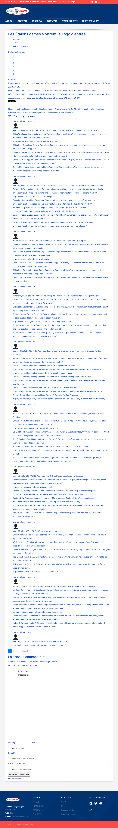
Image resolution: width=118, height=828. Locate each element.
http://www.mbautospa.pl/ (46, 428)
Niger (60, 2)
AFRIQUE (9, 26)
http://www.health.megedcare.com (28, 373)
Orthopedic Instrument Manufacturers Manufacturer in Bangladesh (74, 185)
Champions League (68, 814)
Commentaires (20, 46)
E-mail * (11, 753)
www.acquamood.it (52, 531)
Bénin (7, 2)
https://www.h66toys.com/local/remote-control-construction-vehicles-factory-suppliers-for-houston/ (57, 369)
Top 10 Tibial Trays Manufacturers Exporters (65, 476)
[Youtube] (96, 2)
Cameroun (34, 2)
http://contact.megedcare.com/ (48, 612)
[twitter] (92, 2)
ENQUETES (37, 814)
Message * (12, 742)
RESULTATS (52, 21)
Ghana (49, 2)
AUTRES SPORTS (70, 21)
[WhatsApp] (99, 2)
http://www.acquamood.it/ (47, 571)
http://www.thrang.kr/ (40, 259)
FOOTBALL (37, 21)
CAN (62, 806)
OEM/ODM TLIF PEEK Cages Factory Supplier (66, 240)
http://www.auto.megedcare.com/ (56, 321)
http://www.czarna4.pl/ (43, 196)
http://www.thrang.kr (22, 259)
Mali (55, 2)
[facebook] (89, 2)
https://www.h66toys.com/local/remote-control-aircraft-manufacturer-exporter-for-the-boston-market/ (58, 391)
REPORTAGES (38, 810)
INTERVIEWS (38, 806)
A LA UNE (36, 802)
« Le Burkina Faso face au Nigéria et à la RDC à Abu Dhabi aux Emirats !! (64, 109)
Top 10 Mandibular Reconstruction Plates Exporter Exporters (71, 130)
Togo (73, 2)
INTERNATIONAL (25, 26)
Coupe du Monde (67, 810)
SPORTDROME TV (90, 21)
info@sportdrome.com (20, 816)
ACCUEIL (9, 21)
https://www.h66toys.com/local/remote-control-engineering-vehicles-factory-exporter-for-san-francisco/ (59, 399)
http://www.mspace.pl (22, 487)
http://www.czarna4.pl (22, 196)
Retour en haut (14, 778)
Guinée (43, 2)
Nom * (34, 742)
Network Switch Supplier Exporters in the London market (70, 586)
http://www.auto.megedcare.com (27, 321)
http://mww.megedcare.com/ (45, 141)
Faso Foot (64, 802)
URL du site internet (16, 763)
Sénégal (66, 2)
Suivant (24, 651)
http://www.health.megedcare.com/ (58, 373)
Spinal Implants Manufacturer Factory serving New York (74, 296)
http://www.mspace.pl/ (42, 487)
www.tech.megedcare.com (55, 641)
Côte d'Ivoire (24, 2)
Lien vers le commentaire (24, 121)
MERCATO (23, 21)
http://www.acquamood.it (24, 571)
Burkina (14, 2)
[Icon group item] (91, 803)
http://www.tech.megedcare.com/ (51, 645)
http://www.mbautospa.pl (24, 428)
